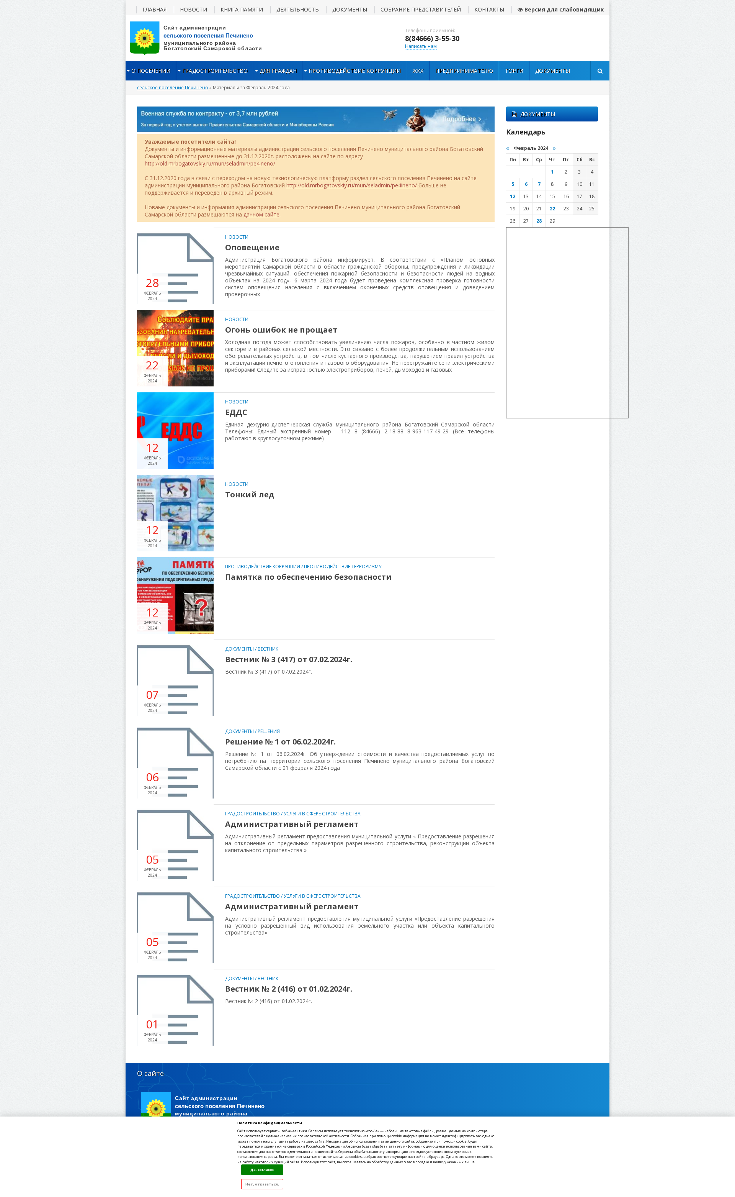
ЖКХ (418, 70)
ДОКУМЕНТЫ (349, 9)
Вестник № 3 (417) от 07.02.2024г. (288, 659)
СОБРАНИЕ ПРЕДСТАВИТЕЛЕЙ (421, 9)
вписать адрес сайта (202, 38)
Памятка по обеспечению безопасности (308, 577)
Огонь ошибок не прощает (281, 330)
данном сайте (261, 214)
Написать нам (421, 46)
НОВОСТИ (193, 9)
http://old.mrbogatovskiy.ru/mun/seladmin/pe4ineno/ (210, 163)
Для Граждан (278, 70)
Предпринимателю (464, 70)
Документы (552, 70)
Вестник (268, 649)
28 (539, 221)
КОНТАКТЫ (489, 9)
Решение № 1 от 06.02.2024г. (280, 741)
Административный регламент (292, 824)
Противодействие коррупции (355, 70)
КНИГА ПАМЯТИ (241, 9)
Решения (269, 731)
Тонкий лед (249, 494)
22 (552, 208)
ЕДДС (236, 412)
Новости (236, 237)
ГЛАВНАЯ (154, 9)
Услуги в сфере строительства (322, 813)
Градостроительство (215, 70)
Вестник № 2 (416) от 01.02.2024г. (288, 989)
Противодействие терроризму (342, 566)
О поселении (150, 70)
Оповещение (252, 247)
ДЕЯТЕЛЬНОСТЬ (297, 9)
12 (512, 196)
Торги (514, 70)
